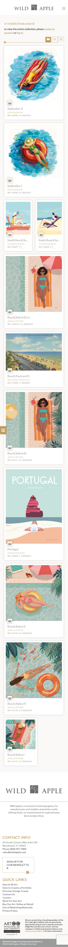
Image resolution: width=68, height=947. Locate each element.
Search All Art (10, 884)
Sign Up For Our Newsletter (18, 865)
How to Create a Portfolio (17, 887)
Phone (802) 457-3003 (14, 848)
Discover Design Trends (15, 891)
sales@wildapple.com (14, 852)
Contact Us (8, 894)
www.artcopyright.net (34, 931)
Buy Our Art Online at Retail (17, 904)
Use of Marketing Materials (17, 907)
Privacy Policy (9, 910)
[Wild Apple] (34, 7)
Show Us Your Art (12, 900)
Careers (6, 897)
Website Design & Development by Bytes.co (22, 941)
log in (20, 32)
